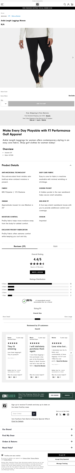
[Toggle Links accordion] (37, 429)
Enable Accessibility (37, 1)
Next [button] (73, 58)
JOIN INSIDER (54, 395)
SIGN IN (67, 395)
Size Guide (72, 95)
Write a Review (16, 16)
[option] (37, 59)
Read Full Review (40, 366)
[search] (65, 4)
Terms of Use (26, 458)
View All (37, 329)
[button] (2, 4)
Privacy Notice (35, 458)
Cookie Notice (8, 459)
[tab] (72, 4)
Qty (2, 100)
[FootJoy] (37, 4)
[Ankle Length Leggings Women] (37, 59)
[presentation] (20, 246)
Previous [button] (2, 58)
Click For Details (17, 421)
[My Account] (68, 4)
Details (48, 116)
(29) (9, 16)
